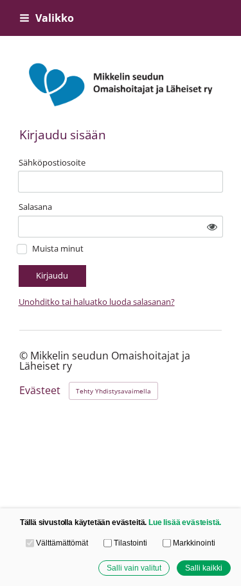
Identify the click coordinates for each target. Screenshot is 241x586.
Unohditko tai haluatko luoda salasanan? (97, 301)
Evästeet (39, 391)
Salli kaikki (203, 568)
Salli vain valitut (134, 568)
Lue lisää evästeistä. (184, 522)
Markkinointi (194, 543)
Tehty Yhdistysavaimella (113, 390)
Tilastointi (130, 543)
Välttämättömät (62, 543)
